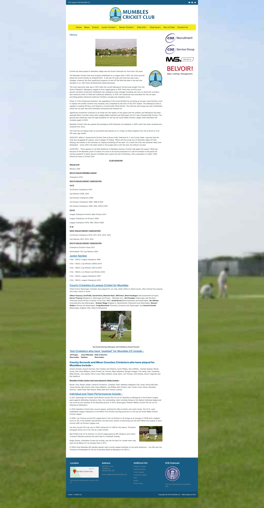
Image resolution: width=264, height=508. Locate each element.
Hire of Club (169, 27)
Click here (73, 480)
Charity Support (139, 472)
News (87, 27)
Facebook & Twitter (140, 475)
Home (79, 27)
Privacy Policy (138, 483)
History (136, 480)
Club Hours (155, 27)
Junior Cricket (108, 27)
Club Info (141, 27)
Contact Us (182, 27)
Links (135, 478)
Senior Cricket (126, 27)
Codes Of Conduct (140, 466)
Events (95, 27)
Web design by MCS (189, 494)
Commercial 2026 (139, 469)
